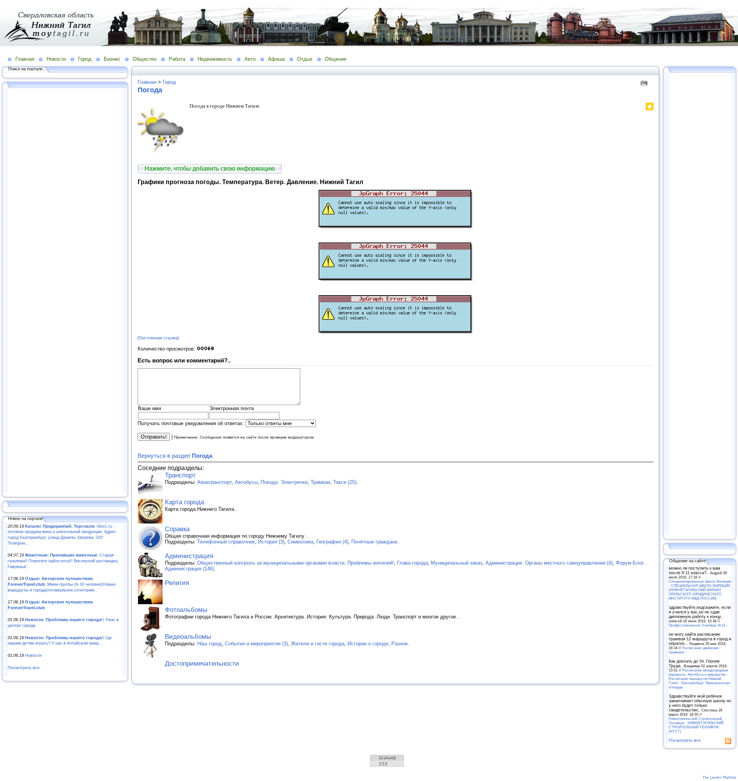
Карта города (184, 502)
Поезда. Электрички (284, 482)
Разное (399, 643)
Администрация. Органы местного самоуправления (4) (549, 563)
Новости (56, 59)
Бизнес (112, 59)
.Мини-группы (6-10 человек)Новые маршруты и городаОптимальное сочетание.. (62, 584)
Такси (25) (344, 482)
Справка (177, 529)
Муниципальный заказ (456, 563)
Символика (300, 542)
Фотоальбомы (186, 609)
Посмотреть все (24, 667)
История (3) (271, 542)
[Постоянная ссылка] (158, 338)
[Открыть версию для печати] (645, 82)
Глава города (412, 563)
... (236, 509)
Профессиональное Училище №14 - (698, 625)
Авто (250, 59)
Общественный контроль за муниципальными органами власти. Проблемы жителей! (295, 563)
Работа (177, 59)
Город (84, 59)
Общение (335, 59)
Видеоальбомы (188, 636)
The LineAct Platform (719, 777)
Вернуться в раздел (175, 455)
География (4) (332, 542)
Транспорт (180, 475)
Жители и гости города (317, 643)
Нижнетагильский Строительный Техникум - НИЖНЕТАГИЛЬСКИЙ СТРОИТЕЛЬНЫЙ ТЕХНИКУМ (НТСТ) (696, 724)
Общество (144, 59)
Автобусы (246, 482)
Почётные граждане (374, 542)
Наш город (209, 643)
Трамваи (320, 482)
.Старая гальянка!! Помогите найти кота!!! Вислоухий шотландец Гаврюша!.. (63, 560)
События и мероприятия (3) (256, 643)
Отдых (304, 59)
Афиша (276, 59)
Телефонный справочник (226, 542)
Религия (177, 583)
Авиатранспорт (214, 482)
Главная (24, 59)
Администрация (189, 556)
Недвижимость (215, 59)
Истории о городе (367, 643)
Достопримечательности (202, 663)
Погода (150, 90)
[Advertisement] (65, 291)
